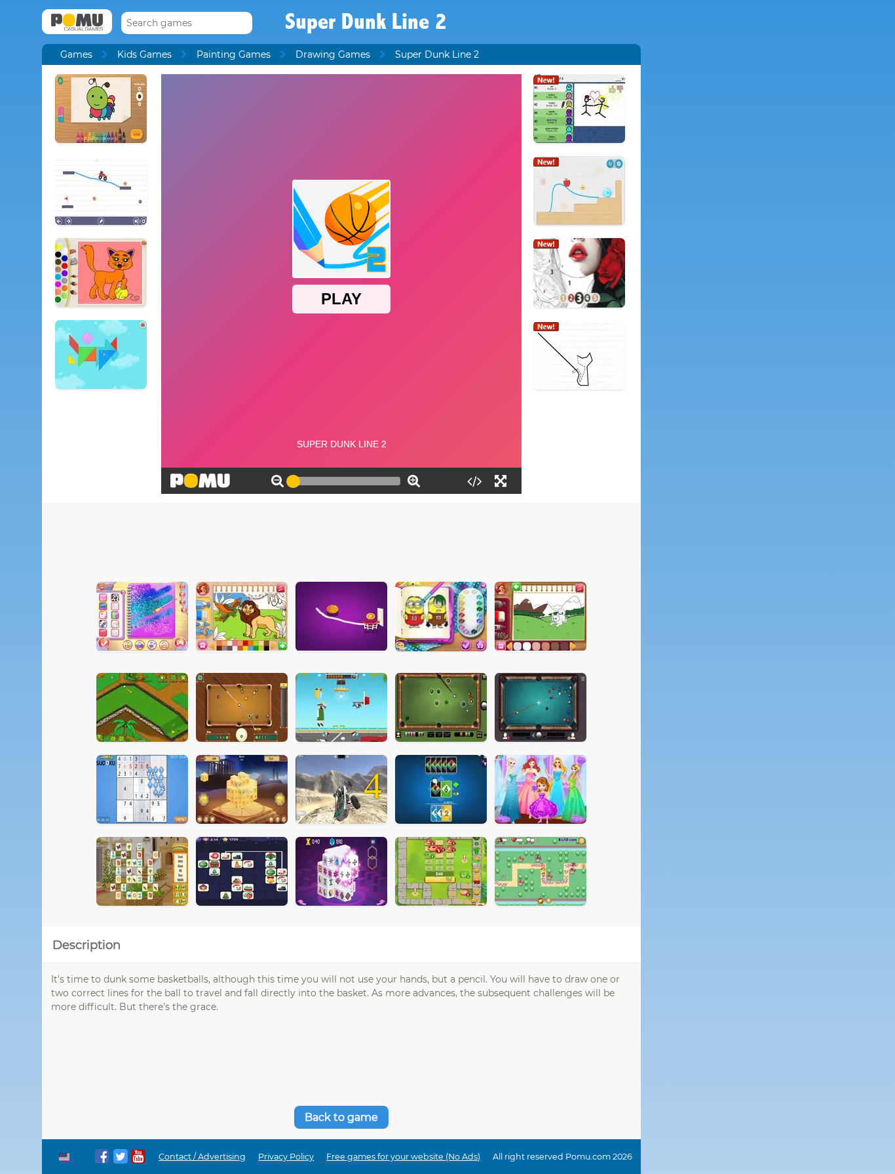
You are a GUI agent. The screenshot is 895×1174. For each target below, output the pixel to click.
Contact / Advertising (202, 1157)
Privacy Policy (286, 1157)
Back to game (341, 1117)
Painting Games (234, 54)
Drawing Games (332, 54)
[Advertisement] (341, 539)
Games (76, 54)
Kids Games (144, 54)
